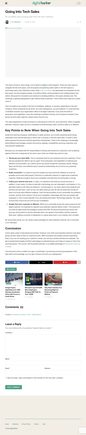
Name (8, 359)
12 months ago (10, 299)
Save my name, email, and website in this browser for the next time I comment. (35, 378)
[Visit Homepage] (41, 3)
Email (8, 368)
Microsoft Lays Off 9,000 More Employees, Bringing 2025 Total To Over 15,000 (33, 290)
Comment (9, 333)
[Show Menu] (6, 3)
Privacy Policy (26, 424)
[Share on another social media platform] (79, 262)
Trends (49, 283)
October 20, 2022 (30, 22)
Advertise (15, 424)
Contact (36, 424)
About (7, 424)
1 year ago (29, 297)
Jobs (8, 283)
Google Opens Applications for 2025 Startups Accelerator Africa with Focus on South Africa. (12, 291)
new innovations (46, 90)
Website (47, 368)
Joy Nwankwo (16, 22)
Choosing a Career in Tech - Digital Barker (26, 314)
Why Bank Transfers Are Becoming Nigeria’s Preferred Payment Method (53, 290)
